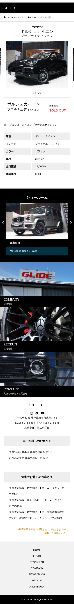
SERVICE (37, 556)
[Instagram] (31, 413)
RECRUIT (37, 580)
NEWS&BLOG (37, 574)
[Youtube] (42, 413)
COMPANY (37, 568)
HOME (37, 550)
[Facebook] (36, 413)
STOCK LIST (37, 562)
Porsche (37, 27)
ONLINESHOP (37, 586)
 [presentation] (3, 222)
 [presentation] (71, 222)
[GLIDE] (10, 8)
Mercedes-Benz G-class (20, 250)
